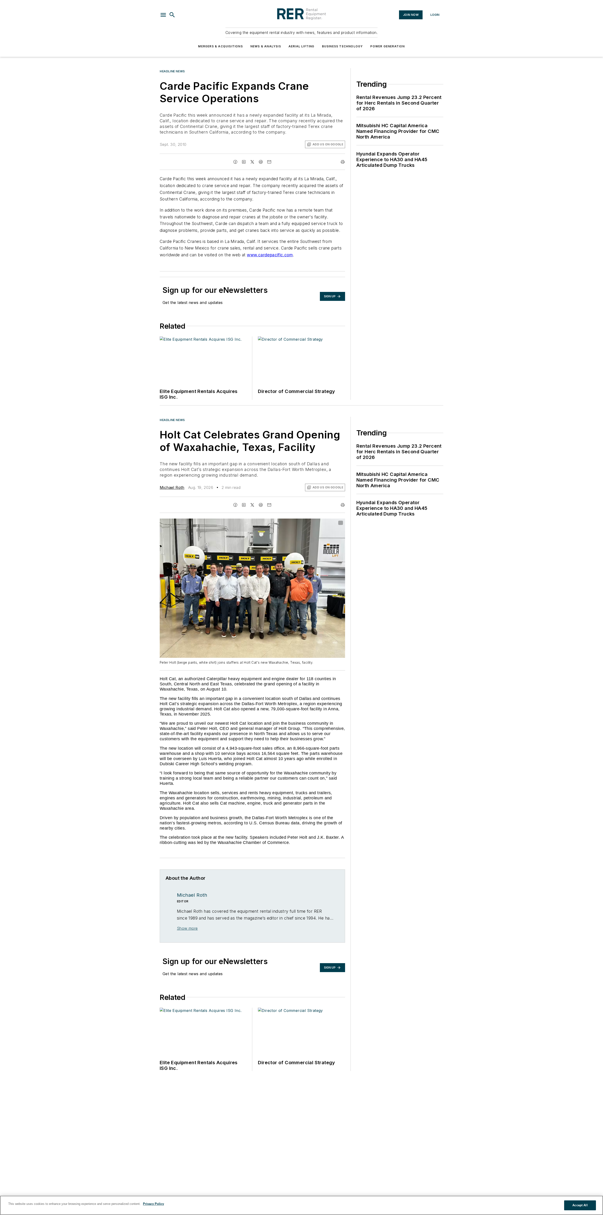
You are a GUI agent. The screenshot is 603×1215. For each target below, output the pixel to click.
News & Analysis (265, 46)
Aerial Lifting (301, 46)
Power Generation (387, 46)
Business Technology (342, 46)
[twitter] (252, 162)
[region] (301, 1205)
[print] (342, 162)
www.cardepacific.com (270, 254)
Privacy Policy (153, 1204)
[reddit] (260, 162)
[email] (269, 162)
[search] (172, 14)
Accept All (579, 1205)
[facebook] (235, 162)
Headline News (172, 71)
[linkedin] (243, 162)
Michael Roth (172, 487)
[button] (163, 14)
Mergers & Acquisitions (220, 46)
